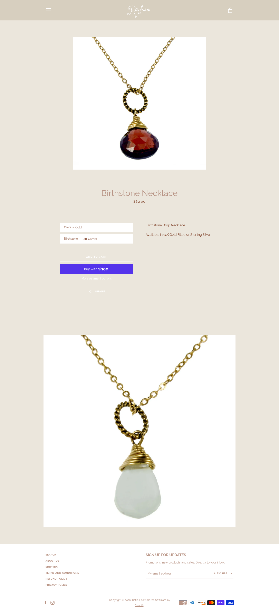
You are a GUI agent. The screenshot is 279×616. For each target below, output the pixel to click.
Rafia (135, 599)
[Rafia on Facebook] (46, 602)
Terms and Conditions (62, 572)
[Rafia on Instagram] (52, 602)
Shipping (52, 566)
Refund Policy (56, 578)
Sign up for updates (166, 555)
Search (51, 554)
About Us (52, 560)
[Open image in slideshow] (139, 103)
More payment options (96, 278)
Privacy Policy (57, 585)
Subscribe (220, 573)
